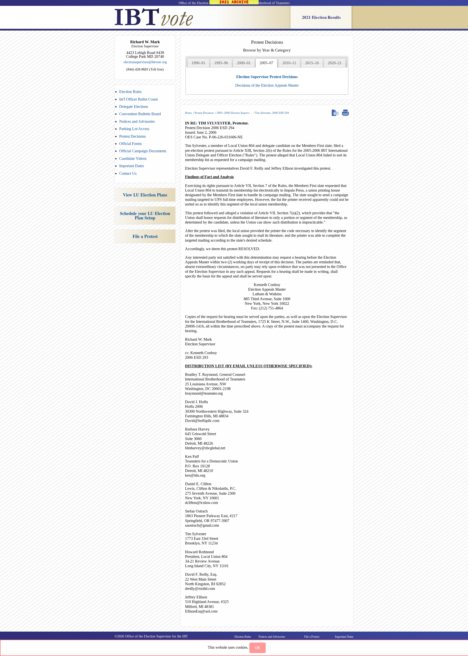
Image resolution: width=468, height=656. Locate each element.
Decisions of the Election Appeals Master (267, 85)
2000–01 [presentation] (244, 63)
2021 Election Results (321, 17)
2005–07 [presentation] (266, 63)
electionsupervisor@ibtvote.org (145, 62)
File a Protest (145, 236)
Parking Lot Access (134, 129)
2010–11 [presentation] (289, 63)
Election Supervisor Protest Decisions (267, 77)
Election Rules (130, 92)
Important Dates (131, 166)
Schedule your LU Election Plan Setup (145, 215)
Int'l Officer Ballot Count (138, 99)
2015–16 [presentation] (312, 63)
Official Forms (130, 144)
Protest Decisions (132, 136)
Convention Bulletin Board (140, 114)
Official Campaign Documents (142, 151)
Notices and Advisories (137, 121)
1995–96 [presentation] (221, 63)
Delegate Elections (133, 106)
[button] (257, 648)
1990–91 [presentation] (198, 63)
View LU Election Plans (145, 195)
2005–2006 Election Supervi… (234, 112)
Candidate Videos (132, 158)
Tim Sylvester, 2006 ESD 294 (272, 112)
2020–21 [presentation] (334, 63)
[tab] (198, 62)
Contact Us (127, 173)
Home (188, 112)
